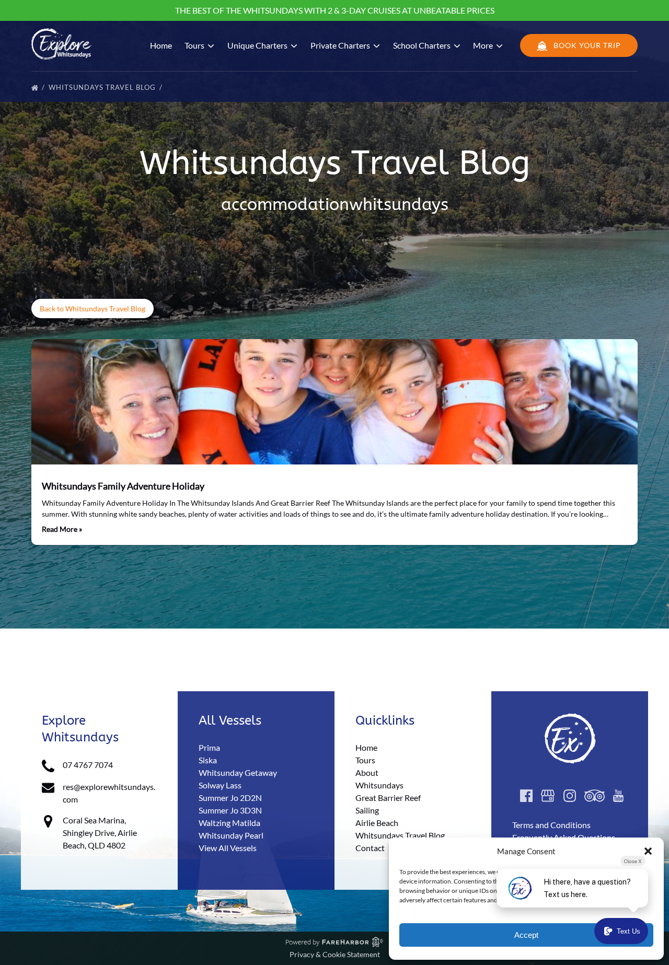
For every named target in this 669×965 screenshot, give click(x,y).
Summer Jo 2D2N (230, 798)
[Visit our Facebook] (526, 795)
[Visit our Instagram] (569, 795)
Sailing (367, 810)
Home (161, 45)
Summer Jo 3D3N (230, 810)
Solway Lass (220, 785)
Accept (526, 935)
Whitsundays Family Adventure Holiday (123, 486)
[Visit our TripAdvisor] (594, 795)
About (366, 772)
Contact (370, 848)
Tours (365, 760)
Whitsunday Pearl (231, 835)
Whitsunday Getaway (238, 772)
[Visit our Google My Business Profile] (548, 795)
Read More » (62, 529)
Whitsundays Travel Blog (103, 87)
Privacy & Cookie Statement (335, 954)
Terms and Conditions (551, 825)
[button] (648, 851)
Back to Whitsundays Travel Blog (92, 308)
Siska (208, 760)
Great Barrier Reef (388, 798)
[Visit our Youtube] (618, 795)
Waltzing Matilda (229, 823)
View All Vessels (228, 848)
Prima (209, 747)
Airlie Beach (376, 823)
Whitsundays (379, 785)
